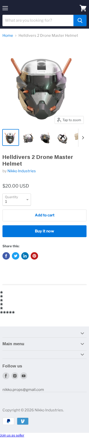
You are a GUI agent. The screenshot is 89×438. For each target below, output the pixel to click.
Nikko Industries (21, 171)
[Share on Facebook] (6, 256)
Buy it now (44, 231)
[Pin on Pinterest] (34, 256)
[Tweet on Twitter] (15, 256)
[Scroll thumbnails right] (82, 138)
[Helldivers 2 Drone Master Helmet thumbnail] (11, 137)
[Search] (80, 20)
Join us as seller (12, 435)
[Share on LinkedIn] (25, 256)
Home (7, 36)
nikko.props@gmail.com (23, 389)
